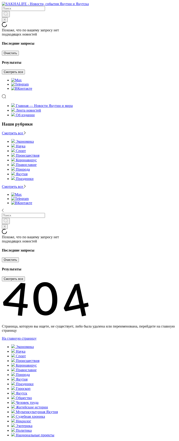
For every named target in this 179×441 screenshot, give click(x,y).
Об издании (25, 115)
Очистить (10, 53)
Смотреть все (13, 72)
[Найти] (6, 14)
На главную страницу (19, 338)
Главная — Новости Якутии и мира (44, 106)
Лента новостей (28, 110)
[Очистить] (5, 19)
